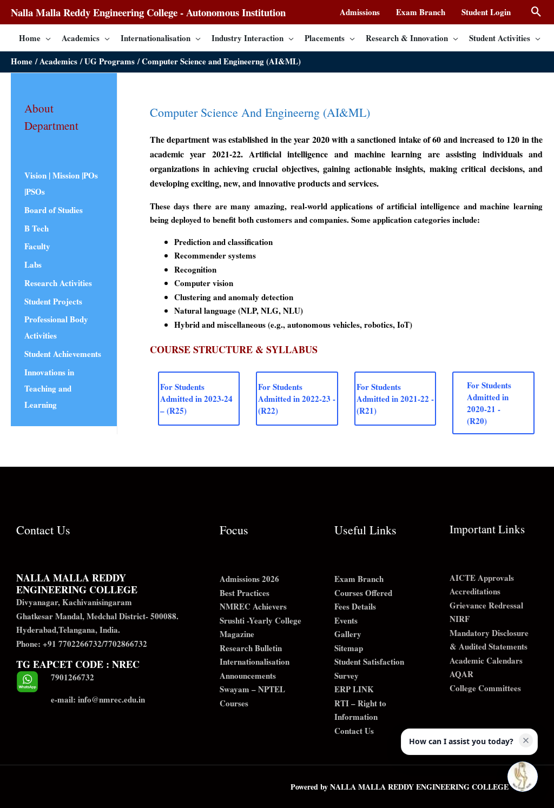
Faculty (37, 246)
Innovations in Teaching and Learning (49, 388)
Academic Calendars (486, 660)
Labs (33, 264)
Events (346, 620)
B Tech (36, 228)
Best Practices (244, 593)
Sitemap (348, 648)
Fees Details (355, 606)
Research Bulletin (251, 648)
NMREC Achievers (253, 606)
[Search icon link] (536, 12)
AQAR (461, 674)
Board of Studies (53, 210)
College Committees (485, 688)
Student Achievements (62, 354)
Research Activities (58, 283)
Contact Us (354, 731)
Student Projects (53, 301)
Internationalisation (254, 661)
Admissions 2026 (249, 579)
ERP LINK (354, 689)
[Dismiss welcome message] (526, 740)
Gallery (347, 634)
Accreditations (475, 591)
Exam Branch (359, 579)
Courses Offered (363, 593)
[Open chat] (522, 776)
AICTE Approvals (482, 578)
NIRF (460, 619)
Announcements (248, 675)
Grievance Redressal (486, 605)
